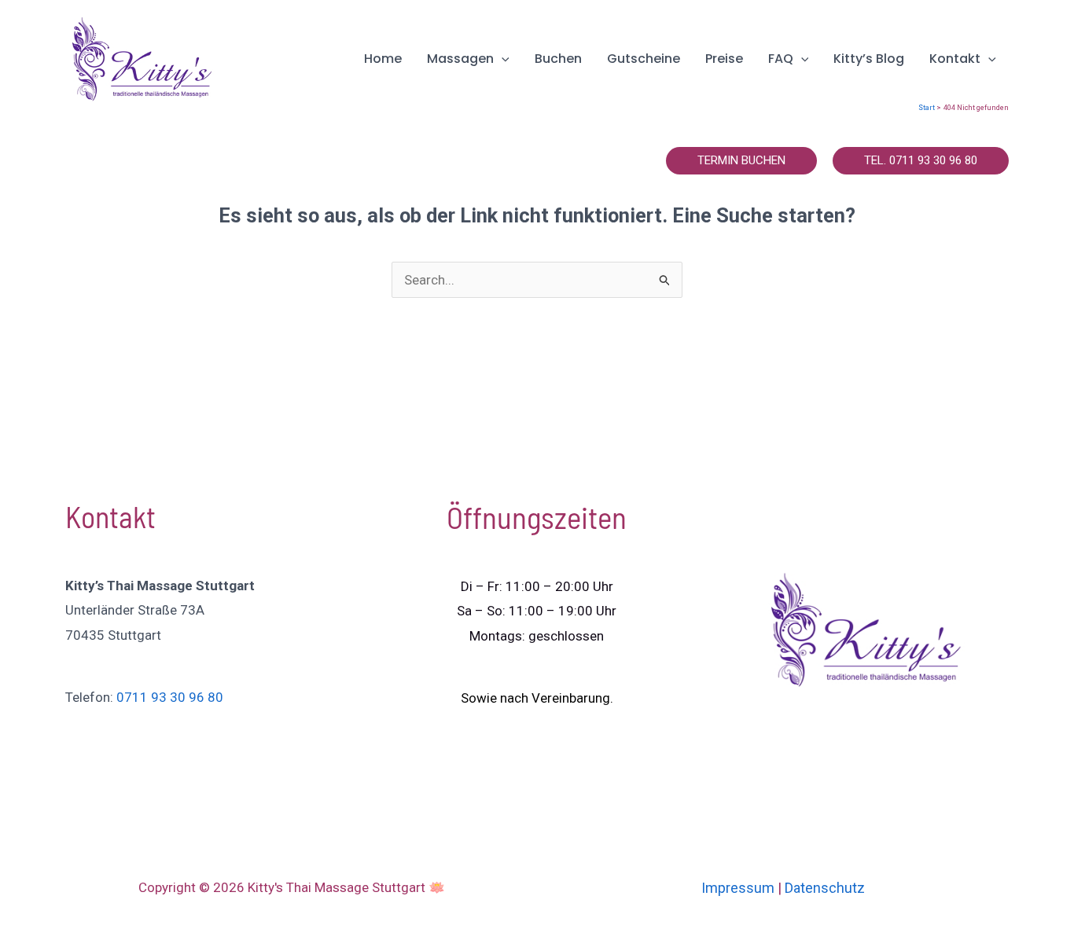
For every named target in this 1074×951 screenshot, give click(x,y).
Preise (724, 59)
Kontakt (954, 59)
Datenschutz (825, 887)
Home (383, 59)
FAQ (780, 59)
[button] (501, 59)
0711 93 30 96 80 (169, 697)
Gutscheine (643, 59)
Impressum (737, 887)
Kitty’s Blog (868, 59)
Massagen (460, 59)
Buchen (558, 59)
